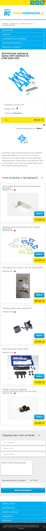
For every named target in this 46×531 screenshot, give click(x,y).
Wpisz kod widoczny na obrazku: (14, 480)
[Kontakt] (37, 3)
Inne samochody (8, 25)
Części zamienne (26, 24)
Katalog (5, 24)
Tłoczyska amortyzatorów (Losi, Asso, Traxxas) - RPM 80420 (21, 228)
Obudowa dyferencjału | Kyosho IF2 (17, 308)
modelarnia (23, 12)
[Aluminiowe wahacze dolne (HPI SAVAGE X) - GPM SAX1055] (23, 97)
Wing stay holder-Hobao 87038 (15, 349)
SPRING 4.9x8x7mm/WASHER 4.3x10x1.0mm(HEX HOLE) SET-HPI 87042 (19, 390)
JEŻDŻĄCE (14, 24)
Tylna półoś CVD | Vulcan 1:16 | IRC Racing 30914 (22, 268)
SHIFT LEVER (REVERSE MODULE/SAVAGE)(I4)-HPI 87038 (21, 187)
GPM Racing (17, 113)
